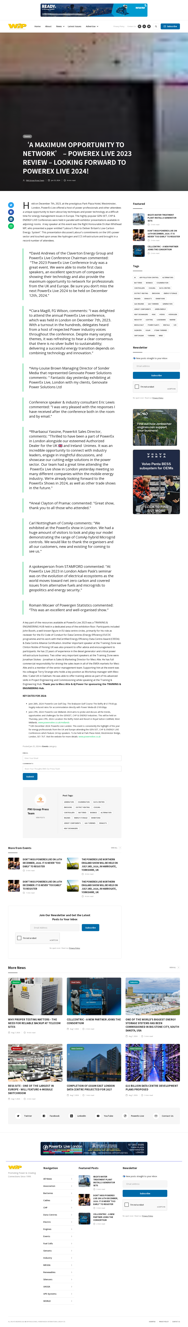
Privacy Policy (119, 26)
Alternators (106, 813)
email (25, 753)
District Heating (83, 807)
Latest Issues (74, 26)
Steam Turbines (160, 330)
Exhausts (103, 823)
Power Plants (153, 325)
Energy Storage (80, 818)
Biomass (93, 813)
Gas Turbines (90, 823)
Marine (172, 320)
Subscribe (172, 26)
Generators (69, 802)
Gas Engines (139, 304)
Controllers (69, 813)
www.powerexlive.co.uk (90, 736)
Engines (67, 818)
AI (135, 277)
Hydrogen (173, 314)
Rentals (166, 325)
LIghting (149, 320)
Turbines (151, 336)
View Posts (40, 818)
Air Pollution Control (149, 277)
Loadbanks (161, 320)
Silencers (138, 330)
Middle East (139, 325)
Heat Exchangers (71, 828)
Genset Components (72, 823)
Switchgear (139, 336)
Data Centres (99, 802)
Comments (28, 763)
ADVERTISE (152, 1322)
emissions (68, 807)
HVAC (154, 314)
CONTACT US (176, 1322)
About (48, 26)
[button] (60, 26)
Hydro (162, 314)
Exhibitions (95, 818)
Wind (161, 336)
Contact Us (131, 26)
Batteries (82, 813)
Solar (148, 330)
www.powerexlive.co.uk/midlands (53, 722)
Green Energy (160, 309)
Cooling (97, 807)
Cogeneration (84, 802)
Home (38, 26)
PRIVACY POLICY (164, 1322)
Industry (138, 320)
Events (27, 136)
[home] (17, 26)
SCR (175, 325)
